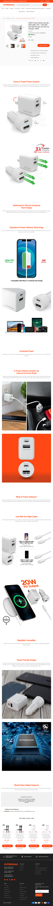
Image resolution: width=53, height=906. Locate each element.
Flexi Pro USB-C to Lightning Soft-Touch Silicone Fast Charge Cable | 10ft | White (33, 836)
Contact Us (22, 868)
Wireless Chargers (7, 891)
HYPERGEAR (8, 902)
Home (4, 18)
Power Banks (6, 887)
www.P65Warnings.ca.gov (29, 811)
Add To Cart (7, 845)
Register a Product (23, 887)
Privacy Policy (22, 893)
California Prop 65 (23, 899)
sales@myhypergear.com (8, 876)
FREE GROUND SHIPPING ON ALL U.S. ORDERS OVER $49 (14, 1)
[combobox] (31, 5)
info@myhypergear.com (8, 875)
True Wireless (6, 895)
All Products (6, 885)
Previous (7, 46)
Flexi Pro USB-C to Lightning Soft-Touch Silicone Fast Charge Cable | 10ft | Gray (6, 836)
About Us (36, 866)
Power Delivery (7, 889)
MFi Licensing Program (24, 897)
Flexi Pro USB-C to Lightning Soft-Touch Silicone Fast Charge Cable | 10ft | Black (19, 836)
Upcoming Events (38, 873)
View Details (7, 848)
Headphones (6, 893)
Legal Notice (22, 895)
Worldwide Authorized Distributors (41, 868)
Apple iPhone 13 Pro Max (11, 18)
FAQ (20, 885)
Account (47, 1)
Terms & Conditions (23, 891)
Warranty (21, 889)
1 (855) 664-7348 (10, 871)
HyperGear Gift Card (7, 897)
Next (24, 46)
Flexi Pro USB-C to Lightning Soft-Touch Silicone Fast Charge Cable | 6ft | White (46, 836)
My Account (22, 866)
